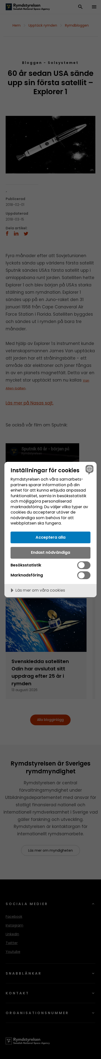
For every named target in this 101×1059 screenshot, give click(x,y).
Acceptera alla (50, 537)
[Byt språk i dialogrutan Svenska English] (89, 469)
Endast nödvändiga (50, 552)
